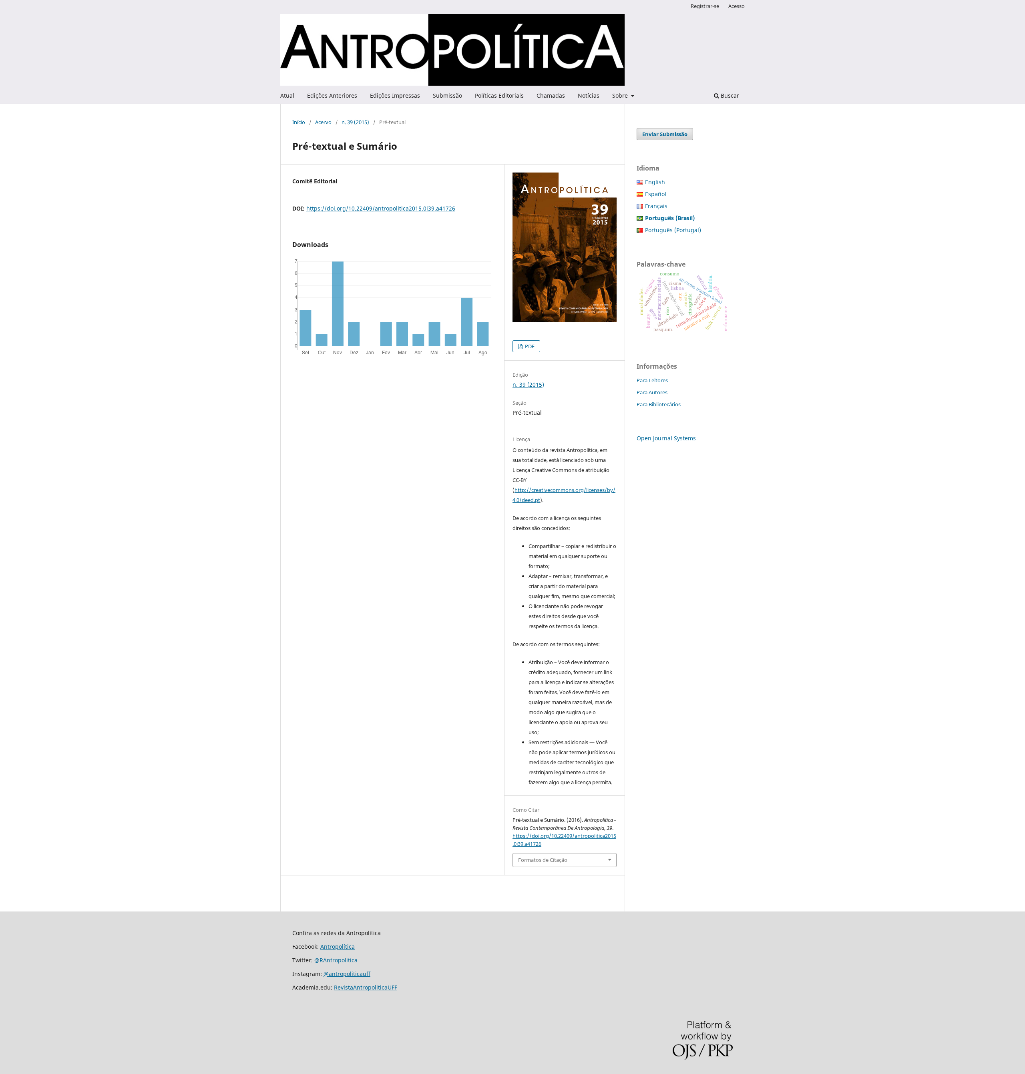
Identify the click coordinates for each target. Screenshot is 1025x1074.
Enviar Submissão (664, 134)
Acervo (323, 122)
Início (298, 122)
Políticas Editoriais (499, 95)
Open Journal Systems (666, 438)
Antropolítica (337, 946)
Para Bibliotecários (659, 404)
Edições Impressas (395, 95)
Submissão (447, 95)
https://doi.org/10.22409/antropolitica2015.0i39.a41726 (380, 208)
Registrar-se (705, 6)
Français (656, 206)
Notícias (588, 95)
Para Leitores (652, 380)
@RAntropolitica (336, 960)
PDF (529, 346)
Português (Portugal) (673, 230)
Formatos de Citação (542, 859)
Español (655, 194)
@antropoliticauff (347, 974)
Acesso (736, 6)
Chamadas (551, 95)
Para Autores (652, 392)
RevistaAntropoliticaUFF (365, 987)
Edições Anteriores (332, 95)
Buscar (729, 95)
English (655, 182)
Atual (287, 95)
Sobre (620, 95)
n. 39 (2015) (355, 122)
